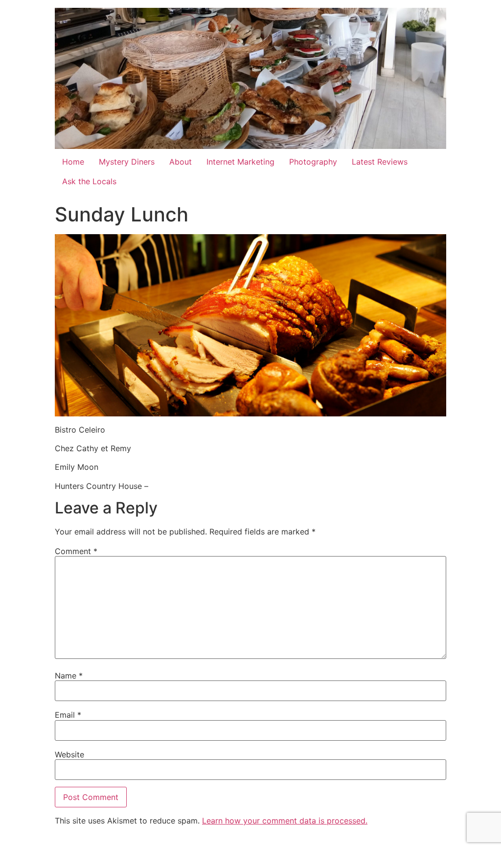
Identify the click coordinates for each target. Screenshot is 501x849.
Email (68, 715)
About (180, 162)
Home (73, 162)
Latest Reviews (380, 162)
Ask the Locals (89, 181)
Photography (313, 162)
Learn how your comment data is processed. (284, 820)
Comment (76, 551)
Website (69, 754)
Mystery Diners (127, 162)
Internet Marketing (240, 162)
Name (69, 675)
